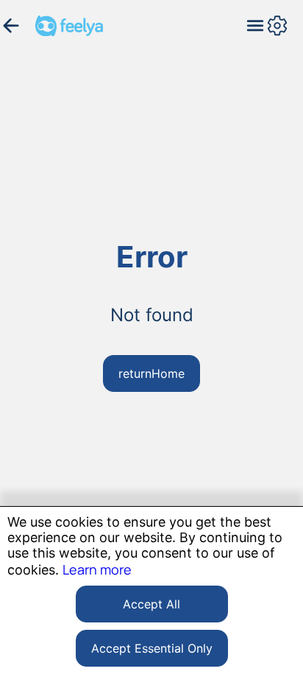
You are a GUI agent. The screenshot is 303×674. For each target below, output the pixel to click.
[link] (97, 569)
